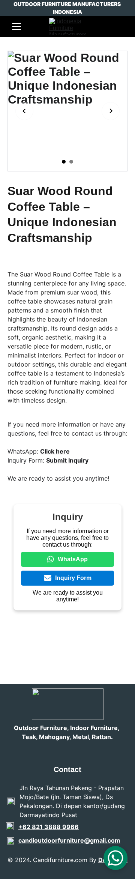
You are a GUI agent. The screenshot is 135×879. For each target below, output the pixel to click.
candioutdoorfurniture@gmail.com (69, 840)
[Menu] (16, 26)
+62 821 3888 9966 (48, 827)
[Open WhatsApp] (116, 858)
